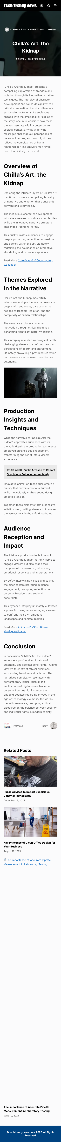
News (53, 29)
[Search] (48, 5)
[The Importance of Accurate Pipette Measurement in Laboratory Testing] (30, 980)
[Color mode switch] (41, 5)
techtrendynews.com (22, 1132)
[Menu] (55, 5)
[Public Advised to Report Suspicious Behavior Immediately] (30, 771)
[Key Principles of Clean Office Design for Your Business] (30, 822)
